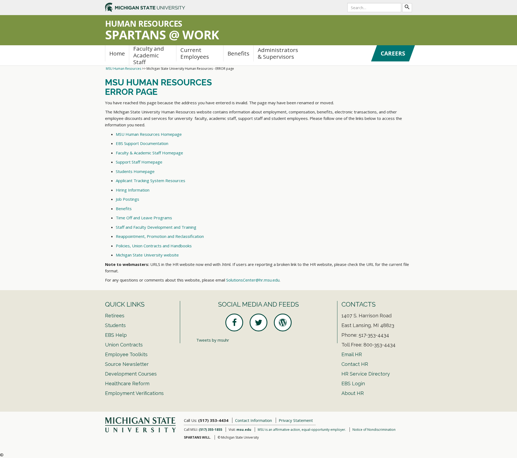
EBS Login (353, 383)
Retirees (114, 315)
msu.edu (243, 429)
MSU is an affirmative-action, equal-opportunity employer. (302, 429)
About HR (352, 393)
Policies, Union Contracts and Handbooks (154, 245)
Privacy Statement (296, 420)
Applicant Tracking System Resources (150, 180)
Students (115, 325)
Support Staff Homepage (139, 162)
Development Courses (131, 374)
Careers (393, 53)
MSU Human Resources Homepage (149, 134)
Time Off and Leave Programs (144, 217)
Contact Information (253, 420)
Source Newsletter (127, 364)
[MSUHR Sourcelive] (283, 322)
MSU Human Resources (123, 68)
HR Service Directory (365, 374)
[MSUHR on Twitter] (258, 322)
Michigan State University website (147, 255)
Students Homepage (135, 171)
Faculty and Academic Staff (148, 55)
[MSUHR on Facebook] (234, 322)
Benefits (238, 53)
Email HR (351, 354)
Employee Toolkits (126, 354)
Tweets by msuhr (212, 340)
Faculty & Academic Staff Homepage (149, 152)
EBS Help (116, 335)
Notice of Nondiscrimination (374, 429)
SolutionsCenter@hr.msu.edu (253, 280)
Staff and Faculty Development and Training (156, 227)
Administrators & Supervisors (278, 53)
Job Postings (127, 199)
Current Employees (194, 53)
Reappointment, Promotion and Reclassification (160, 236)
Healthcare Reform (127, 383)
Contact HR (354, 364)
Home (117, 53)
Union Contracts (124, 345)
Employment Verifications (134, 393)
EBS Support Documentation (142, 143)
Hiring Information (132, 190)
